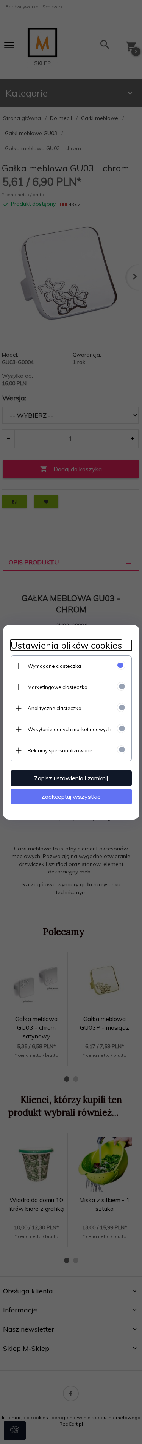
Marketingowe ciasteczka (57, 687)
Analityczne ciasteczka (54, 708)
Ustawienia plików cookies (66, 645)
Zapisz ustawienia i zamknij (71, 778)
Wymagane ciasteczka (54, 666)
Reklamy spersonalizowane (60, 750)
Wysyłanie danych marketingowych (69, 729)
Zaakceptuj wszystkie (71, 796)
